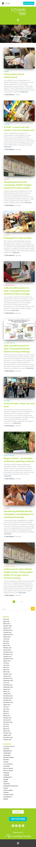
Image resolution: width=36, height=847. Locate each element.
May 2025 (6, 641)
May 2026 (6, 619)
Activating (7, 124)
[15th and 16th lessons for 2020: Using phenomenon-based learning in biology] (19, 329)
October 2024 (7, 656)
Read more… (24, 92)
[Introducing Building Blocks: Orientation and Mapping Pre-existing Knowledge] (19, 495)
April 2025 (6, 643)
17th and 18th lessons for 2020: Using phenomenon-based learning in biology (17, 291)
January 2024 (7, 676)
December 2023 (7, 678)
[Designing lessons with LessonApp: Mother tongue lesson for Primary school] (19, 165)
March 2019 (6, 731)
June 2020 (6, 709)
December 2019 (7, 722)
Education (6, 759)
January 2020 (7, 720)
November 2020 (8, 698)
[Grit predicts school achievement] (19, 58)
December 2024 (8, 652)
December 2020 (8, 696)
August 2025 (6, 636)
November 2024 (8, 654)
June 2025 (6, 639)
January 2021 (7, 693)
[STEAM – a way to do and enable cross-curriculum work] (19, 111)
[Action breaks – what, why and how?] (19, 387)
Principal (5, 779)
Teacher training (7, 790)
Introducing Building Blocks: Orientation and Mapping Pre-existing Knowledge (19, 514)
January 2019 (7, 735)
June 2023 (6, 682)
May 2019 (6, 726)
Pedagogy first (7, 777)
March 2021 (6, 691)
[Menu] (18, 20)
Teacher (5, 788)
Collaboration (7, 753)
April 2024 (6, 669)
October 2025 (7, 632)
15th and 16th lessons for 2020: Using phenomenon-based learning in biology (17, 348)
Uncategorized (7, 796)
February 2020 (7, 717)
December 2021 (7, 685)
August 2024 (6, 661)
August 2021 (6, 689)
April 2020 (6, 713)
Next (21, 601)
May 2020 (6, 711)
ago (17, 94)
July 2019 (6, 724)
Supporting (6, 783)
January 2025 (7, 650)
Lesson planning (7, 764)
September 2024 (8, 658)
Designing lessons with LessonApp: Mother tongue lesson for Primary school (17, 185)
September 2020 (8, 702)
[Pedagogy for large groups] (19, 221)
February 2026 (7, 625)
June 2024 (6, 665)
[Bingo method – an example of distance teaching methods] (19, 442)
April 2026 (6, 621)
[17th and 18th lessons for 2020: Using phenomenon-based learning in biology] (19, 271)
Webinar (5, 799)
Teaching (5, 792)
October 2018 (7, 739)
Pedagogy (6, 235)
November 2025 (7, 630)
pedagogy (6, 775)
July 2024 (6, 663)
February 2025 (7, 647)
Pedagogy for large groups (17, 238)
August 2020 (6, 704)
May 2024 (6, 667)
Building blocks (7, 751)
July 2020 (6, 706)
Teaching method (8, 794)
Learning (6, 71)
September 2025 (8, 634)
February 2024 (7, 674)
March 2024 (6, 671)
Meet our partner (8, 768)
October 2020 (7, 700)
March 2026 (6, 623)
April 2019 (6, 728)
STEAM (5, 781)
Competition (6, 755)
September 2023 (8, 680)
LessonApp (6, 179)
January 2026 (7, 628)
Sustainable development (10, 786)
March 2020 (6, 715)
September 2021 (8, 687)
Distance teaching (9, 455)
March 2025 (6, 645)
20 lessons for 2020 (9, 285)
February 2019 (7, 733)
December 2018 (7, 737)
